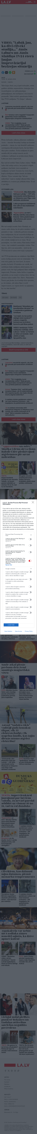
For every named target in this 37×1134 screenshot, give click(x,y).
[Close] (33, 503)
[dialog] (18, 567)
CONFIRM (11, 625)
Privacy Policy (29, 631)
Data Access (18, 631)
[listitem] (18, 535)
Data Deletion (8, 631)
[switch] (30, 539)
